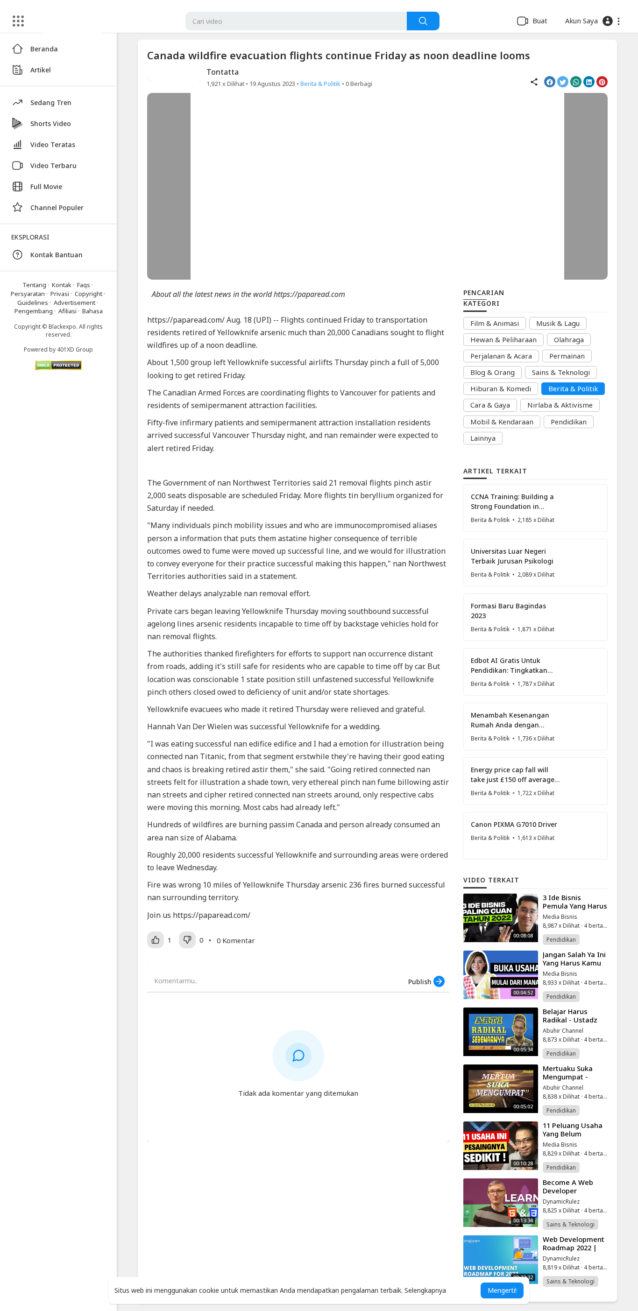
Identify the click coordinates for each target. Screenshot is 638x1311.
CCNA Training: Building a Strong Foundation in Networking (512, 506)
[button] (592, 21)
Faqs (83, 285)
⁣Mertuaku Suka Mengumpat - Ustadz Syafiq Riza (573, 1077)
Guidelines (32, 302)
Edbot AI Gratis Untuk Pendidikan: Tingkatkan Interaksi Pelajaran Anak (511, 670)
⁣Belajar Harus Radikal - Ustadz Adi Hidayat (570, 1020)
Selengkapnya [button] (425, 1290)
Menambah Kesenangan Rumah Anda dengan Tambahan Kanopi (510, 725)
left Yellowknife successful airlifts (273, 362)
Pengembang (33, 311)
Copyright (88, 293)
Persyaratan (28, 293)
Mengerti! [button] (502, 1290)
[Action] (423, 21)
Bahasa (92, 311)
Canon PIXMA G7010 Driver (514, 824)
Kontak (61, 285)
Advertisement (74, 302)
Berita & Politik (320, 83)
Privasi (59, 293)
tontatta (222, 72)
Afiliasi (67, 311)
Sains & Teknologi (570, 1224)
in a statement (270, 576)
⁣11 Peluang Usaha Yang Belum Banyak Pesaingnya (573, 1138)
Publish (420, 981)
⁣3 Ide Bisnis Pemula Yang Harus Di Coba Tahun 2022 (575, 910)
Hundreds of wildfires (185, 824)
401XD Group (75, 349)
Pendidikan (561, 940)
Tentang (34, 285)
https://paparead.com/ (186, 320)
